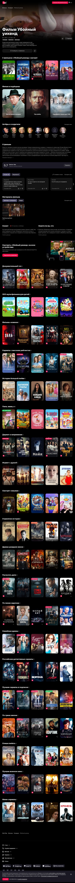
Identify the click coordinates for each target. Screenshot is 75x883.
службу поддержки (22, 879)
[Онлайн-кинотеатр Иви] (4, 2)
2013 (5, 37)
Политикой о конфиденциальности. (49, 876)
